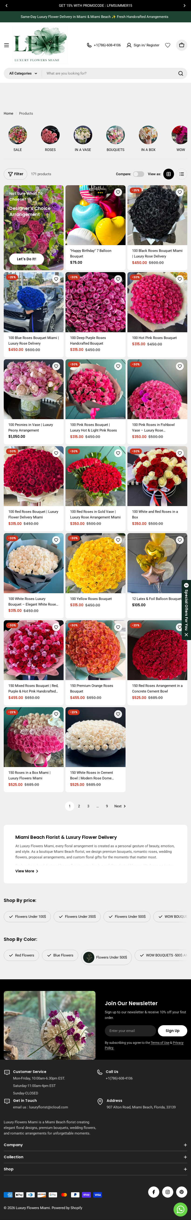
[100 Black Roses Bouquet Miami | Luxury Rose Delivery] (157, 215)
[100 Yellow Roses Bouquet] (95, 563)
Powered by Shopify (67, 1208)
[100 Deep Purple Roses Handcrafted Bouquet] (95, 302)
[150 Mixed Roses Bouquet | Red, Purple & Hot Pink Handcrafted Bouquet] (34, 650)
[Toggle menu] (6, 45)
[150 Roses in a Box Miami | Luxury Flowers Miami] (34, 737)
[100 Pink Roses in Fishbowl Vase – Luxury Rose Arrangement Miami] (157, 389)
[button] (6, 5)
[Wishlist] (168, 45)
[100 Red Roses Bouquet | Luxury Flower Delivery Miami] (34, 476)
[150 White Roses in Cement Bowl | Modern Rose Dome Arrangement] (95, 737)
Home (8, 113)
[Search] (181, 73)
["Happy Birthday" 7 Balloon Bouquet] (95, 215)
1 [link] (70, 806)
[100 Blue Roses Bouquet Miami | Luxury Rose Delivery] (34, 302)
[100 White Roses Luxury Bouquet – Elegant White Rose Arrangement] (34, 563)
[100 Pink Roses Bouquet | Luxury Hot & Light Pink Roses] (95, 389)
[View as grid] (168, 174)
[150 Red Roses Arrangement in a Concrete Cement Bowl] (157, 650)
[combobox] (95, 73)
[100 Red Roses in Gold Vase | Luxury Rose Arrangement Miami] (95, 476)
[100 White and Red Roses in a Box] (157, 476)
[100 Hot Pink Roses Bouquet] (157, 302)
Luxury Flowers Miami (33, 1208)
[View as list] (181, 174)
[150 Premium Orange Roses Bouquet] (95, 650)
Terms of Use (160, 1043)
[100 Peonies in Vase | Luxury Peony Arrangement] (34, 389)
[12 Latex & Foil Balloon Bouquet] (157, 563)
